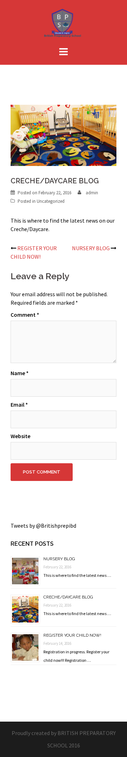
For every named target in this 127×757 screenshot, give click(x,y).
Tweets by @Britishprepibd (43, 525)
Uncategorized (51, 201)
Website (20, 436)
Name (20, 373)
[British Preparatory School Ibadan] (63, 24)
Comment (25, 314)
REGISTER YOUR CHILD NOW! (72, 635)
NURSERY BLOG (91, 248)
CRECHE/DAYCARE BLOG (68, 597)
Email (19, 404)
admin (92, 193)
